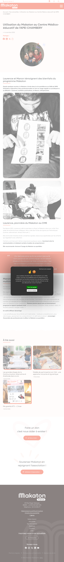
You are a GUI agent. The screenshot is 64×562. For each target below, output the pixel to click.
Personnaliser (32, 290)
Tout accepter (32, 287)
